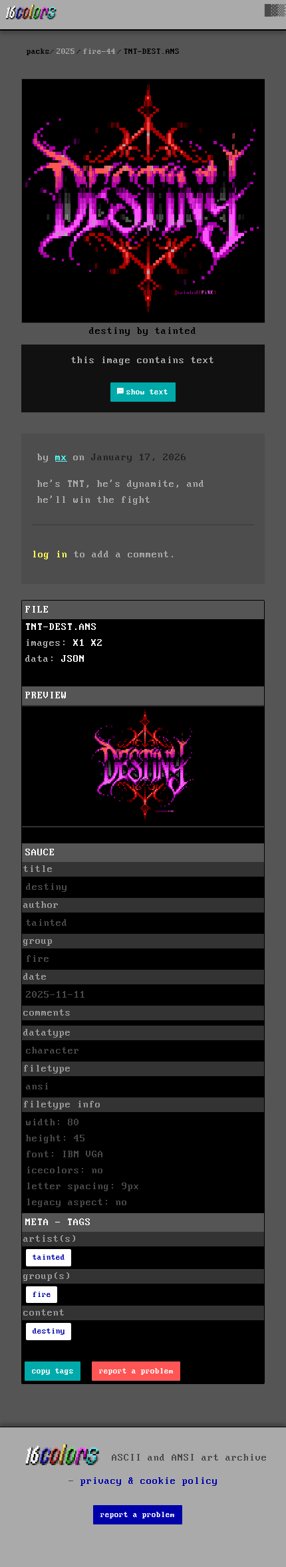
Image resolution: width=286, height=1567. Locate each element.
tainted (49, 1257)
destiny (49, 1331)
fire (42, 1294)
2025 (66, 51)
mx (61, 457)
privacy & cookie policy (149, 1481)
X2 (97, 643)
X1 (79, 643)
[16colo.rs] (31, 14)
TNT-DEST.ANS (61, 627)
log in (50, 554)
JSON (73, 659)
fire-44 (99, 51)
